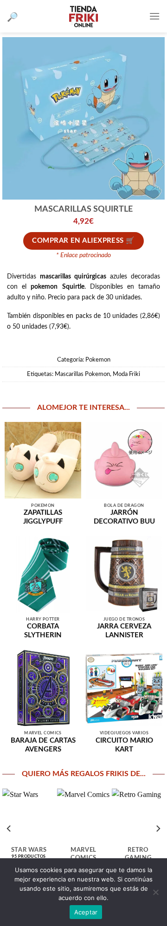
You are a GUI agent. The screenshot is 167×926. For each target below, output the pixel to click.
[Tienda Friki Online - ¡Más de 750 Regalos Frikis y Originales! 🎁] (83, 16)
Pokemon (97, 360)
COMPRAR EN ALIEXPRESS (77, 240)
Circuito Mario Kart (124, 745)
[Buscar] (12, 16)
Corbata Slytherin (43, 631)
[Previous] (9, 829)
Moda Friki (126, 374)
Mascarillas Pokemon (82, 374)
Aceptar (86, 912)
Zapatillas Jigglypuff (43, 517)
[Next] (157, 829)
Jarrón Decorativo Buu (124, 517)
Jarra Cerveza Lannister (124, 631)
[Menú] (154, 16)
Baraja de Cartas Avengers (43, 745)
